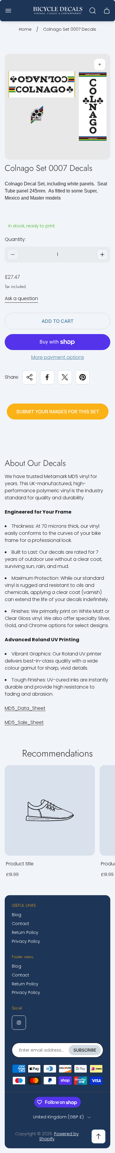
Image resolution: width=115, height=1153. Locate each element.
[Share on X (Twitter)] (65, 377)
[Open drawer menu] (8, 10)
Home (25, 29)
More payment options (57, 357)
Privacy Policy (26, 941)
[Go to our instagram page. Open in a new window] (19, 1023)
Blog (16, 915)
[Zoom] (100, 64)
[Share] (29, 377)
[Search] (92, 10)
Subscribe (84, 1049)
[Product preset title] (50, 810)
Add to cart (57, 321)
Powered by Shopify (59, 1136)
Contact (20, 924)
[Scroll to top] (98, 1136)
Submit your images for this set (57, 411)
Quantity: (15, 239)
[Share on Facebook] (47, 377)
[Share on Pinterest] (82, 377)
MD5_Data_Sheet (25, 708)
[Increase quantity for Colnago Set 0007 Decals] (102, 254)
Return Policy (25, 932)
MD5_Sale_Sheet (24, 722)
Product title (20, 863)
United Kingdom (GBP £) (58, 1117)
